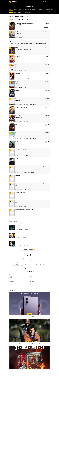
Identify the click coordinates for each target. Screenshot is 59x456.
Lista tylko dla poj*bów (21, 236)
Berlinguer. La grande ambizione (22, 81)
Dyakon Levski (18, 184)
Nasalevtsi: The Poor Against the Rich (24, 209)
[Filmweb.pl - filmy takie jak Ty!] (13, 2)
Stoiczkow (17, 56)
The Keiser (17, 167)
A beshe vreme (18, 201)
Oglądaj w (42, 27)
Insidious (18, 227)
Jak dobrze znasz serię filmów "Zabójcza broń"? (29, 343)
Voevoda (17, 64)
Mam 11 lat (18, 115)
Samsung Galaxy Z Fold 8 (29, 316)
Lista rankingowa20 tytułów (22, 245)
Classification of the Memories (22, 149)
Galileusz (17, 73)
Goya (16, 47)
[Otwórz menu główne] (49, 2)
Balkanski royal (18, 132)
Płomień (17, 98)
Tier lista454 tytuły (22, 237)
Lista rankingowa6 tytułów (22, 229)
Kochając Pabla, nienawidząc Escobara (25, 23)
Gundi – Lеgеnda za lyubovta (21, 107)
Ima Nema (17, 175)
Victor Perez (19, 31)
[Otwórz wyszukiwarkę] (43, 2)
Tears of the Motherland (20, 192)
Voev (16, 158)
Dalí (16, 124)
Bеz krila (17, 90)
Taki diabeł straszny (29, 371)
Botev (16, 141)
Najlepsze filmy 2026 (21, 244)
